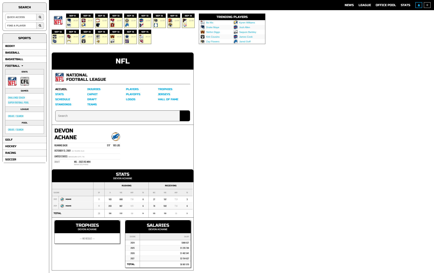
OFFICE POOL (386, 5)
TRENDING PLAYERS (232, 17)
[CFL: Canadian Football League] (25, 81)
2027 (132, 258)
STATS (405, 5)
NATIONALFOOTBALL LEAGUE (86, 77)
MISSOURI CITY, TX (76, 157)
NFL (123, 61)
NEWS (349, 5)
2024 (133, 242)
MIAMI (68, 199)
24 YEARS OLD (78, 151)
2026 (133, 253)
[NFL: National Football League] (12, 81)
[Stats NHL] (59, 77)
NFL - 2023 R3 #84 (82, 161)
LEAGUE (365, 5)
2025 (133, 247)
